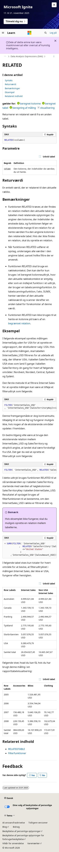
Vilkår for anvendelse (13, 843)
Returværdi (10, 84)
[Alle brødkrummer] (5, 56)
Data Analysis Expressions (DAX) (27, 56)
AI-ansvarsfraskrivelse (13, 822)
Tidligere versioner (38, 822)
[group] (29, 406)
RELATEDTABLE (16, 749)
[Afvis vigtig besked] (54, 4)
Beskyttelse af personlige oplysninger (21, 831)
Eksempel (10, 92)
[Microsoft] (29, 33)
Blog (4, 826)
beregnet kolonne (30, 103)
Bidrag (16, 826)
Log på (53, 32)
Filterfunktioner (17, 753)
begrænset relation (19, 323)
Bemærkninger (12, 88)
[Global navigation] (3, 32)
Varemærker (33, 843)
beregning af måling (24, 107)
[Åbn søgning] (46, 32)
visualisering (47, 107)
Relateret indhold (14, 96)
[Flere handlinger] (54, 56)
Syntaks (9, 80)
